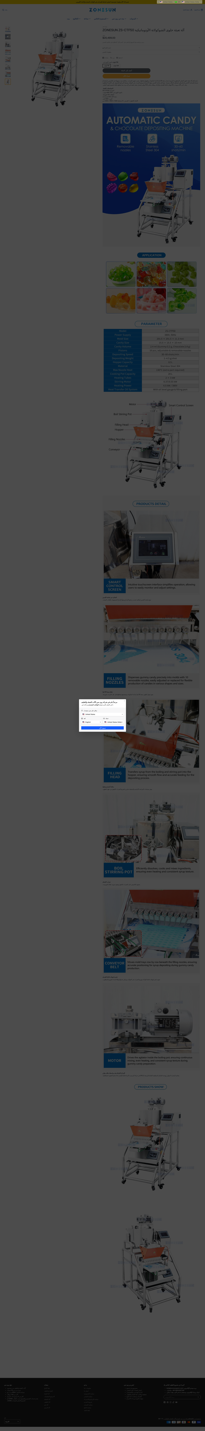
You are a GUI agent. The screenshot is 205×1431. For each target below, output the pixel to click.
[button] (179, 2)
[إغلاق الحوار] (124, 701)
